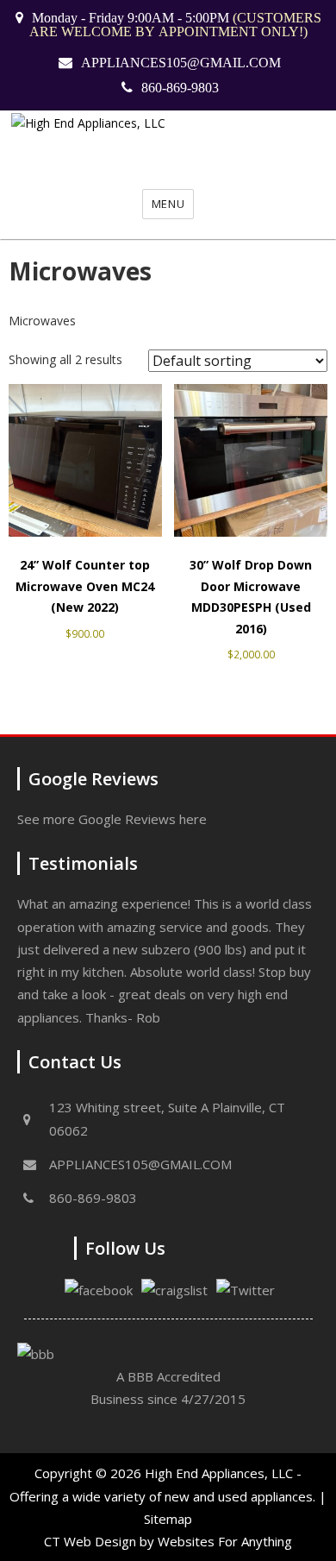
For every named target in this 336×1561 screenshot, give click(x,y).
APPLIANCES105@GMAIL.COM (140, 1164)
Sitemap (168, 1518)
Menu (168, 203)
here (193, 819)
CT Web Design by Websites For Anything (168, 1541)
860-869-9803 (93, 1197)
